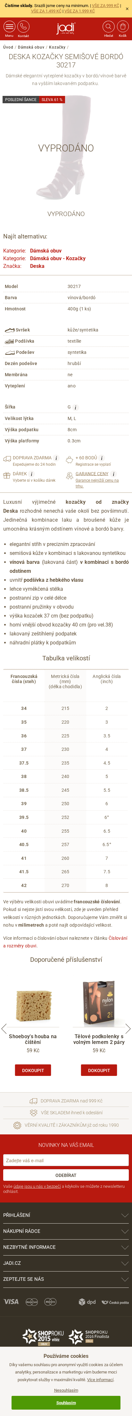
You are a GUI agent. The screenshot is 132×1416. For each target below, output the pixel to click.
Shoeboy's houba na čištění (33, 1039)
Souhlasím (66, 1402)
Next (128, 1029)
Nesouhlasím (66, 1390)
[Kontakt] (23, 26)
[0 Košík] (123, 26)
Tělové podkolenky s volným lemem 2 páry (99, 1039)
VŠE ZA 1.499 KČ (46, 11)
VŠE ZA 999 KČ (105, 5)
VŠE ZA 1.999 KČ (79, 11)
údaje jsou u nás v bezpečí (37, 1186)
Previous (3, 1029)
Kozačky (57, 47)
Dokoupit (33, 1070)
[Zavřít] (127, 8)
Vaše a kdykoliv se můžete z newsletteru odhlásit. (64, 1189)
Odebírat (66, 1175)
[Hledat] (108, 26)
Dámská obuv (31, 47)
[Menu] (9, 26)
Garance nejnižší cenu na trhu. (97, 479)
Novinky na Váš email (66, 1145)
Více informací (100, 1379)
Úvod (8, 47)
